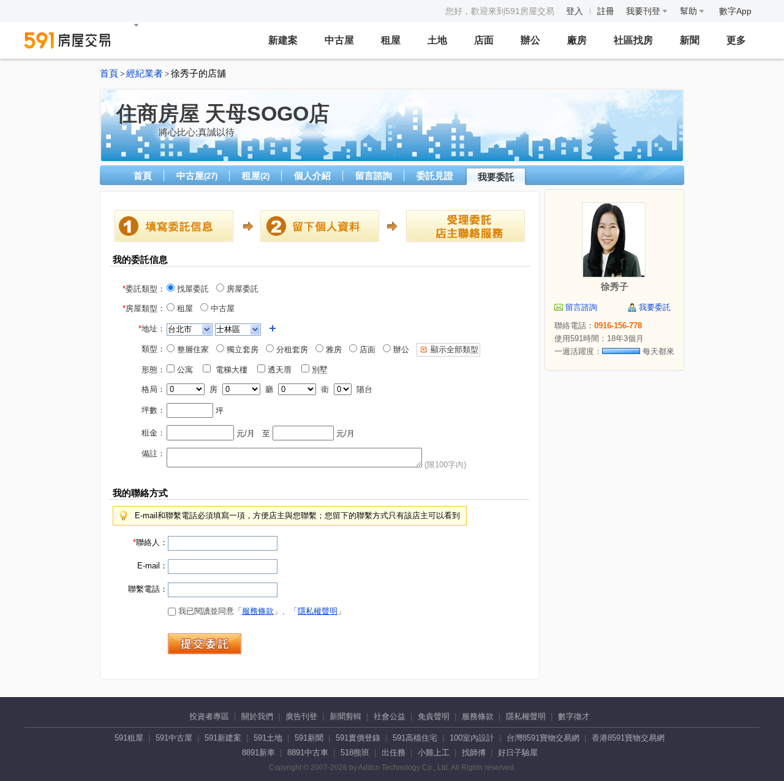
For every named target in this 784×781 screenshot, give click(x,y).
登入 (574, 11)
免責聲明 (434, 716)
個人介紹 (312, 175)
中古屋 (339, 40)
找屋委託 (192, 288)
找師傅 (474, 752)
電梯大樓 (233, 369)
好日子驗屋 (518, 752)
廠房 (577, 40)
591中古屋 (174, 737)
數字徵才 (574, 716)
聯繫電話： (148, 589)
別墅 (322, 369)
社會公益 (389, 716)
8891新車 (258, 752)
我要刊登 (644, 11)
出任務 (393, 752)
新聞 (689, 40)
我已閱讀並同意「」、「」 (260, 611)
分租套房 (291, 349)
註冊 (605, 11)
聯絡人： (150, 542)
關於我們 (257, 716)
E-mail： (152, 565)
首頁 (109, 73)
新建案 (283, 40)
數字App (735, 11)
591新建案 (223, 737)
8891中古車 (307, 752)
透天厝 (282, 369)
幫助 (689, 11)
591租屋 (129, 737)
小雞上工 (434, 752)
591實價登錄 (358, 737)
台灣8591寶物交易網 (543, 737)
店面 (484, 40)
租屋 (391, 40)
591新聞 (309, 737)
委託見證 (435, 175)
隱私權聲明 (317, 611)
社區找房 (633, 40)
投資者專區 (209, 716)
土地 (437, 40)
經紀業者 (144, 73)
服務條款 (258, 611)
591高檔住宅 (415, 737)
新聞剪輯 (345, 716)
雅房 (332, 349)
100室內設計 (472, 737)
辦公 (530, 40)
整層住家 (192, 349)
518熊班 (355, 752)
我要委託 (496, 177)
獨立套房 (241, 349)
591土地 (268, 737)
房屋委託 (241, 288)
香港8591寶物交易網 (628, 737)
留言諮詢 (373, 175)
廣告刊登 (301, 716)
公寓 (187, 369)
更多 (736, 40)
